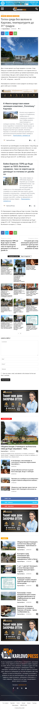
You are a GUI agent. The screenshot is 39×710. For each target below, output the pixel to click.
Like (36, 498)
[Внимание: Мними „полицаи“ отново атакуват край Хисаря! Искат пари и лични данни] (32, 320)
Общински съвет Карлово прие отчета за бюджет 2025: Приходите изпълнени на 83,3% (19, 292)
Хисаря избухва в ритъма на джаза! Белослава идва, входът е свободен (31, 267)
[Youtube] (26, 688)
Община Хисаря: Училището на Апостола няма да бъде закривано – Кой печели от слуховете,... (27, 544)
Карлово (7, 12)
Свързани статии (13, 256)
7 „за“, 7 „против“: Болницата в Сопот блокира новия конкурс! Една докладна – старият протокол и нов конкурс (18, 326)
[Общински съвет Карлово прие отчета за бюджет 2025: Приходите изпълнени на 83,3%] (19, 286)
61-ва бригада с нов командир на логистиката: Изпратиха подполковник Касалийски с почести (19, 278)
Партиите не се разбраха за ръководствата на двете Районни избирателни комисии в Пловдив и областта (6, 293)
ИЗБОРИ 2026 (23, 705)
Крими (28, 703)
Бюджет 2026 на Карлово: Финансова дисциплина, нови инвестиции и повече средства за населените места (32, 309)
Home (2, 12)
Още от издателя (25, 256)
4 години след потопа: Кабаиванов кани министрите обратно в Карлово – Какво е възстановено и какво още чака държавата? (6, 325)
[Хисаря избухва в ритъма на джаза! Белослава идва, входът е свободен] (32, 262)
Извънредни (4, 265)
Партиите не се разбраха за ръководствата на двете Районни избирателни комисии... (24, 479)
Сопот (28, 289)
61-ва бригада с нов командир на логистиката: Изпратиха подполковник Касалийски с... (23, 462)
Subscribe (34, 506)
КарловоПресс (6, 28)
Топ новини (16, 16)
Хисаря (23, 703)
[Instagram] (18, 688)
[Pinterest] (11, 33)
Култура (28, 264)
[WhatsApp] (15, 33)
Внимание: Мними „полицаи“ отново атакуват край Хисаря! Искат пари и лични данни (31, 328)
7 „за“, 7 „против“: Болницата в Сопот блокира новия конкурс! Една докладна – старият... (27, 568)
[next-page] (20, 333)
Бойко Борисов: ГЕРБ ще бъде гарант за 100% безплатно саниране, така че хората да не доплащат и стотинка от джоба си (9, 245)
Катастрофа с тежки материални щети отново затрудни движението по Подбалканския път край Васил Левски (26, 596)
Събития (9, 16)
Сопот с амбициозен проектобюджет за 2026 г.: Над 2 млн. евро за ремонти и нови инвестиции (32, 293)
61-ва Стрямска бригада (19, 274)
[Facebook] (3, 33)
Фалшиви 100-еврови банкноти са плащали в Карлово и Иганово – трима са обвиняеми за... (27, 609)
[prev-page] (18, 333)
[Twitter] (7, 33)
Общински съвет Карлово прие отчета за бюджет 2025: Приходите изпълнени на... (24, 488)
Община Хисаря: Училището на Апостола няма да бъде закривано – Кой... (18, 447)
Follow (35, 502)
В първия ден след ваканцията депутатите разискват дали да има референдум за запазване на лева (29, 244)
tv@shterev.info (22, 685)
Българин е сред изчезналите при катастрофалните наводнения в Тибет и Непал (6, 309)
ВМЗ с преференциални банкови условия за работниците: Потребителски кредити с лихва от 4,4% (19, 310)
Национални (4, 289)
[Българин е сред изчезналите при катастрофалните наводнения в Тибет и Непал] (7, 303)
